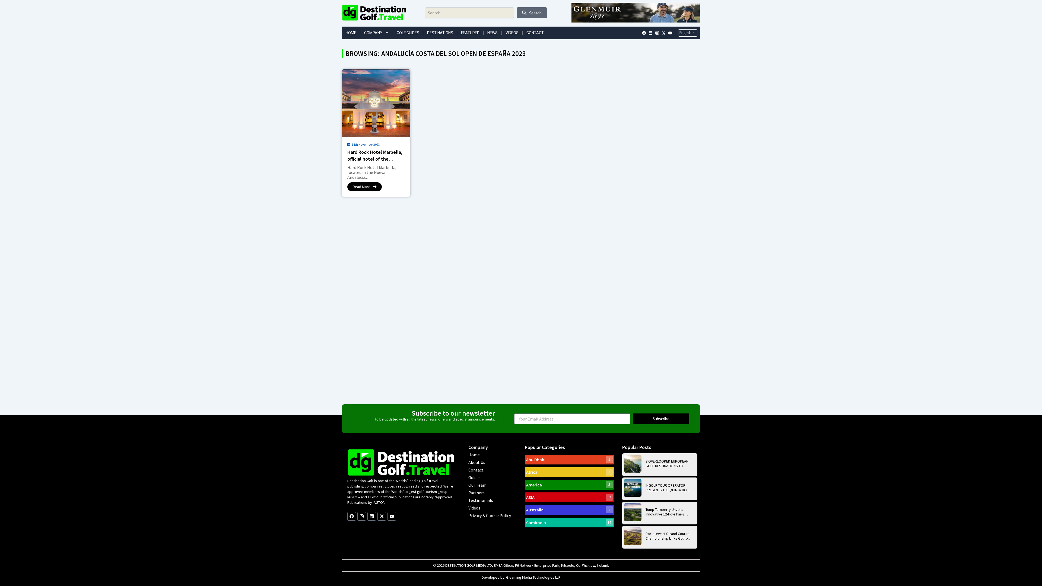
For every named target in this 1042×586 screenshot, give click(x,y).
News (492, 33)
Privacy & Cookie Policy (489, 515)
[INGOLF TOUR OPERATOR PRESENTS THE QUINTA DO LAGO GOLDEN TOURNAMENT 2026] (632, 488)
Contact (535, 33)
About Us (476, 462)
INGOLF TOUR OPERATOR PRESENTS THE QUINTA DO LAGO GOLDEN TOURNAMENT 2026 (668, 487)
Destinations (440, 33)
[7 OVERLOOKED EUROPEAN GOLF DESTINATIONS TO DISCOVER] (632, 464)
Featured (470, 33)
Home (351, 33)
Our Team (477, 485)
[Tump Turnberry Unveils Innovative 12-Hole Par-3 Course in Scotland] (632, 512)
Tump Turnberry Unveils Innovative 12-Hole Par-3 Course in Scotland (665, 512)
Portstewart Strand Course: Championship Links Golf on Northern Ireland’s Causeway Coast (668, 536)
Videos (512, 33)
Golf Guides (408, 33)
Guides (474, 477)
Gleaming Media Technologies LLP (533, 577)
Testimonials (480, 500)
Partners (476, 492)
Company (373, 33)
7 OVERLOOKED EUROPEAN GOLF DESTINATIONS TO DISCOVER (667, 463)
